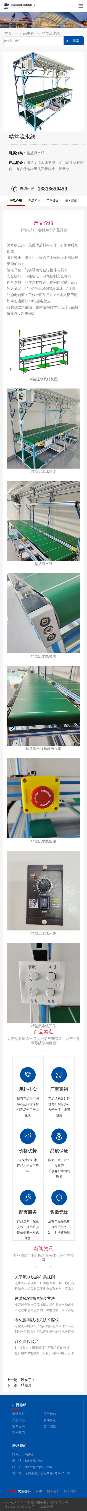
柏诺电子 (53, 1491)
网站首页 (18, 1414)
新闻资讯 (50, 1420)
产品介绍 (16, 200)
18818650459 (52, 189)
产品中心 (27, 33)
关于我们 (50, 1414)
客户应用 (18, 1426)
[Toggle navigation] (80, 6)
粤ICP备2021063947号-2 (21, 1507)
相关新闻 (71, 200)
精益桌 (26, 1385)
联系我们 (18, 1432)
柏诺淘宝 (70, 1491)
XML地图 (46, 1507)
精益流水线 (51, 33)
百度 (39, 1491)
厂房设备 (52, 200)
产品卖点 (34, 200)
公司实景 (50, 1426)
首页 (8, 33)
